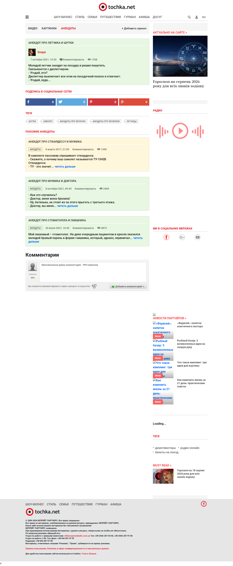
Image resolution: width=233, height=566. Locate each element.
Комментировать (73, 59)
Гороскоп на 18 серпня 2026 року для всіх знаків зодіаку (190, 473)
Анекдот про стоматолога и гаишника (57, 220)
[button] (196, 17)
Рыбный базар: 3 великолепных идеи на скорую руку (191, 344)
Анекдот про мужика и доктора (52, 181)
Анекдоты (68, 28)
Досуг (157, 17)
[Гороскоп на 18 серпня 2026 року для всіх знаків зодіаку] (163, 476)
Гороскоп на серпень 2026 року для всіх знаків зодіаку (178, 83)
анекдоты (35, 149)
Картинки (49, 28)
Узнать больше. (89, 554)
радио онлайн (189, 448)
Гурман (130, 17)
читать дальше (65, 166)
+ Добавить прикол (134, 28)
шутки (32, 121)
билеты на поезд (166, 452)
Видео (32, 28)
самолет (48, 121)
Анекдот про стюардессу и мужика (55, 141)
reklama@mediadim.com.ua (77, 536)
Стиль (80, 17)
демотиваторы (165, 448)
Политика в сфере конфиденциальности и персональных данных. (78, 548)
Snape (41, 52)
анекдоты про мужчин (73, 121)
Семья (92, 17)
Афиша (144, 17)
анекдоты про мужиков (106, 121)
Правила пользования (35, 548)
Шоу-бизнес (63, 17)
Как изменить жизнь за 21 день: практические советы (191, 383)
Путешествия (110, 17)
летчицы (132, 121)
